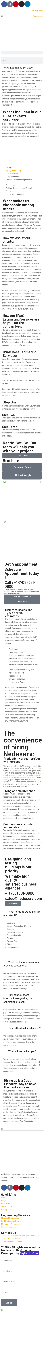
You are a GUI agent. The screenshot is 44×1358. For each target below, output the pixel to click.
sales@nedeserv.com (23, 898)
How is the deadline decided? (24, 1028)
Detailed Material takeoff (19, 661)
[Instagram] (22, 4)
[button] (22, 52)
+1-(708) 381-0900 (20, 584)
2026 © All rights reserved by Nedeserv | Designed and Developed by (20, 1250)
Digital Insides (29, 1253)
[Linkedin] (28, 4)
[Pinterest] (16, 4)
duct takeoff (15, 365)
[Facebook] (4, 4)
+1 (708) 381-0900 (19, 893)
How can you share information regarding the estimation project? (17, 998)
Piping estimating (13, 171)
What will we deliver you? (22, 1051)
